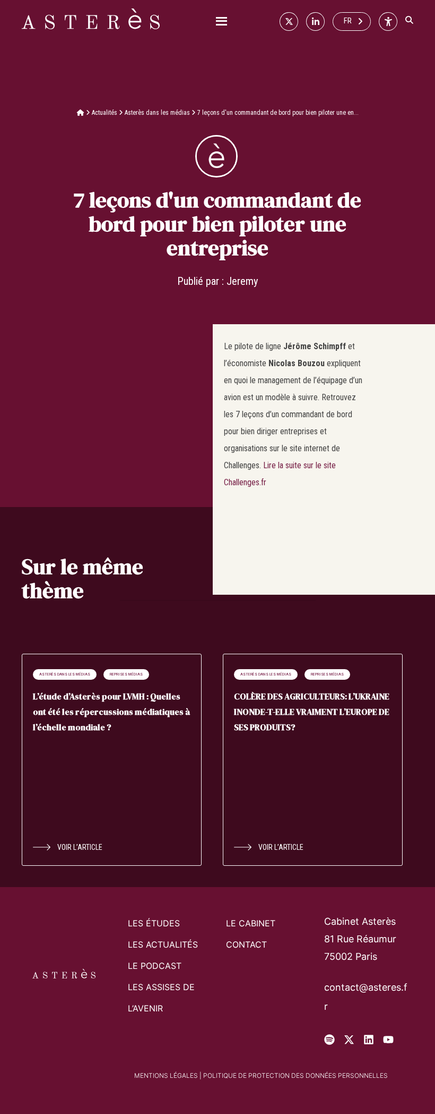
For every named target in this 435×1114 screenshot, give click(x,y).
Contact (246, 944)
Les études (154, 923)
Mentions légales (166, 1075)
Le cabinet (250, 923)
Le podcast (154, 965)
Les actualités (163, 944)
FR (348, 21)
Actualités (104, 112)
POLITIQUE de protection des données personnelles (295, 1075)
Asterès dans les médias (157, 112)
